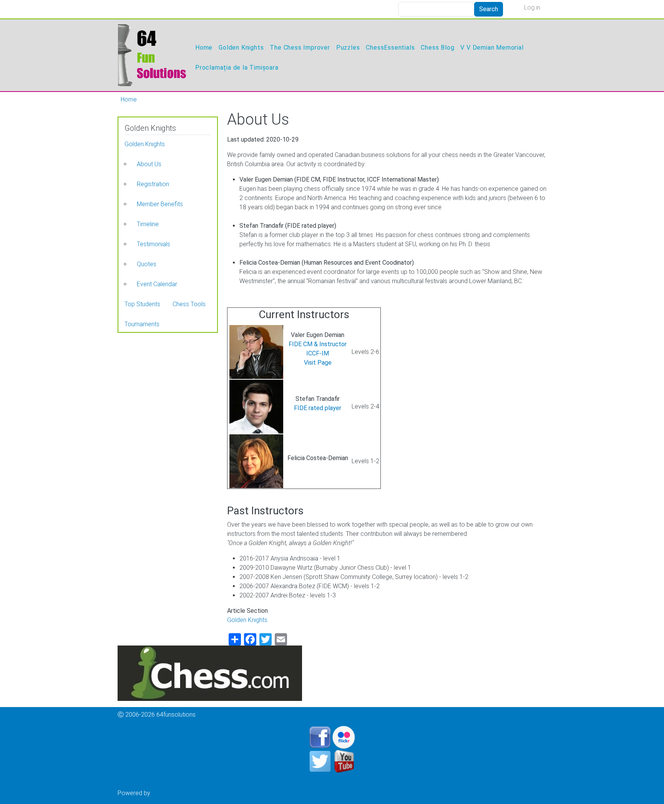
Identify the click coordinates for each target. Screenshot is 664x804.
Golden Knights (241, 47)
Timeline (148, 224)
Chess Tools (189, 304)
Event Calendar (157, 284)
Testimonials (153, 244)
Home (203, 47)
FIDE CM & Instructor (318, 344)
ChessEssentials (390, 47)
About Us (149, 164)
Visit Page (318, 362)
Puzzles (348, 47)
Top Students (142, 304)
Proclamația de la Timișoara (237, 67)
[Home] (152, 55)
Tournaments (141, 324)
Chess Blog (437, 47)
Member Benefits (160, 204)
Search (488, 9)
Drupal (160, 793)
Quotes (146, 264)
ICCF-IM (317, 353)
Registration (153, 184)
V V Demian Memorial (491, 47)
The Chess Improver (300, 47)
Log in (532, 7)
